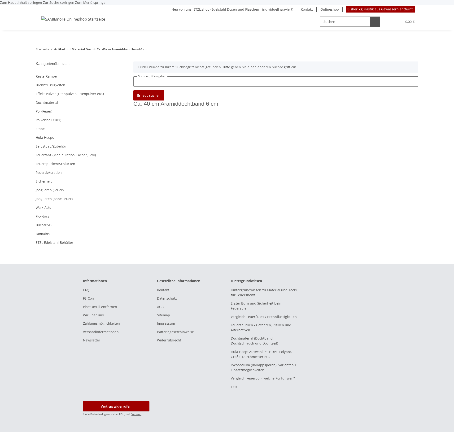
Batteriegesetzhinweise (175, 332)
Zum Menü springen (91, 2)
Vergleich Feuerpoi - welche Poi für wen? (263, 378)
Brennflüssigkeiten (50, 85)
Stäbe (40, 129)
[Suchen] (375, 22)
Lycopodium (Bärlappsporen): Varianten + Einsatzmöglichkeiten (264, 367)
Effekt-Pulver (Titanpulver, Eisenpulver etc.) (70, 94)
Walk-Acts (43, 207)
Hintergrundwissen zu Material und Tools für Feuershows (264, 292)
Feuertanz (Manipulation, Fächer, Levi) (66, 155)
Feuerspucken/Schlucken (55, 163)
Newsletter (91, 340)
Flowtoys (42, 216)
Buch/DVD (44, 225)
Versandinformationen (101, 332)
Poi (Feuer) (44, 111)
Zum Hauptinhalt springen (21, 2)
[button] (389, 21)
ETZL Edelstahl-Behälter (54, 242)
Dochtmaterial (47, 102)
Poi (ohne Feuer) (48, 120)
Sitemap (163, 315)
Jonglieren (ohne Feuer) (54, 198)
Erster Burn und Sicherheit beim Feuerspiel (256, 305)
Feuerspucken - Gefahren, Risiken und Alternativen (261, 327)
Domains (43, 233)
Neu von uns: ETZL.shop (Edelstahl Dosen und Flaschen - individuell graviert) (232, 9)
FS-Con (88, 298)
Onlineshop (329, 9)
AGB (160, 307)
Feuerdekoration (49, 172)
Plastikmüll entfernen (100, 307)
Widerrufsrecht (169, 340)
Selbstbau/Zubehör (51, 146)
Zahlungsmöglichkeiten (101, 323)
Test (234, 386)
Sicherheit (44, 181)
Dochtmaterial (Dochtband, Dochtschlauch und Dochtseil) (254, 340)
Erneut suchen (149, 95)
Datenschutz (167, 298)
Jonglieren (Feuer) (50, 190)
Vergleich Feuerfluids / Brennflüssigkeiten (264, 316)
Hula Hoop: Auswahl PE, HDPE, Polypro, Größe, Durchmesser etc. (261, 354)
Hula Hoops (45, 137)
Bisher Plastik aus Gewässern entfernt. (380, 9)
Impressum (166, 323)
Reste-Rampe (46, 76)
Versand (136, 414)
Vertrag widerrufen (116, 406)
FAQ (86, 290)
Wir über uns (93, 315)
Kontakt (307, 9)
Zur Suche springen (59, 2)
